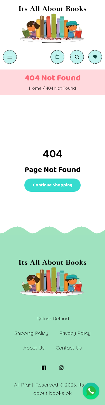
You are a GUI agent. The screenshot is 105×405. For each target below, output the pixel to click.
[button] (10, 57)
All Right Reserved (36, 384)
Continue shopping (52, 185)
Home (35, 88)
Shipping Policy (31, 333)
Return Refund (52, 318)
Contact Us (69, 347)
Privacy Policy (74, 333)
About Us (34, 347)
